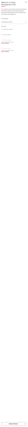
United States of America (6, 22)
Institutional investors (8, 29)
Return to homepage (5, 43)
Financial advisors (7, 34)
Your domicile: (4, 18)
